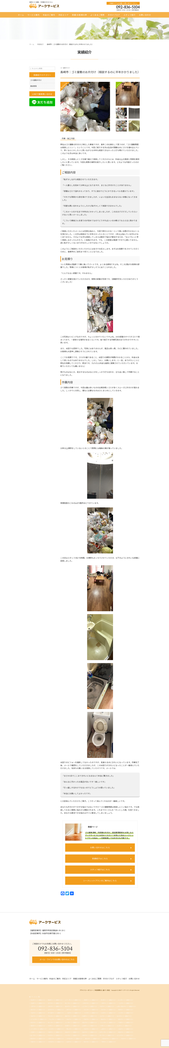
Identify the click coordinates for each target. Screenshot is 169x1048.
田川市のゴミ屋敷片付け (38, 1035)
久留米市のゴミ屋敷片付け (56, 1038)
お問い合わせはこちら (100, 847)
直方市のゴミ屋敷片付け (107, 1035)
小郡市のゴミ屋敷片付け (38, 1006)
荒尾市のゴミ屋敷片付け (91, 1029)
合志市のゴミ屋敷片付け (107, 1016)
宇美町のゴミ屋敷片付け (125, 1022)
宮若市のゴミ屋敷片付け (55, 1003)
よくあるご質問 (97, 14)
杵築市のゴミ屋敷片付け (91, 1019)
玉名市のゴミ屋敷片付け (91, 1009)
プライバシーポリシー (86, 990)
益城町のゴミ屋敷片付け (89, 1025)
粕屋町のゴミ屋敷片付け (89, 1016)
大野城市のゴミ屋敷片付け (56, 1041)
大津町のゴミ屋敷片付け (107, 1025)
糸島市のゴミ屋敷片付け (128, 1038)
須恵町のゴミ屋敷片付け (91, 1000)
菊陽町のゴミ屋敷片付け (72, 1025)
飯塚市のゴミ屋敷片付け (38, 1038)
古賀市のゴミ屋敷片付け (55, 1006)
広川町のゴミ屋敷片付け (125, 1000)
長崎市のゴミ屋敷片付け (89, 1035)
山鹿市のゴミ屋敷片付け (108, 1029)
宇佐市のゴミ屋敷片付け (55, 1016)
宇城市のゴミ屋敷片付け (38, 1013)
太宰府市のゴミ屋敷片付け (90, 1003)
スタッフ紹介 (129, 14)
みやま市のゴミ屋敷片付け (38, 1019)
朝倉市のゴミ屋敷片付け (125, 1032)
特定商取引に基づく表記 (102, 990)
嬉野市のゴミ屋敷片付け (125, 1019)
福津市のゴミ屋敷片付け (89, 1032)
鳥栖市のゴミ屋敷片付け (125, 1009)
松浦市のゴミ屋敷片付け (108, 1013)
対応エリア (64, 14)
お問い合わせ (145, 14)
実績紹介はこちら (100, 858)
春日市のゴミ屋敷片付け (92, 1038)
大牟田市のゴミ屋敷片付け (74, 1038)
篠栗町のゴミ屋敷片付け (38, 1025)
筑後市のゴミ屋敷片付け (72, 1032)
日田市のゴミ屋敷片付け (38, 1016)
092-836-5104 (128, 7)
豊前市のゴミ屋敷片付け (89, 1022)
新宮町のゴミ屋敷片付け (108, 1000)
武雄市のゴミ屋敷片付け (125, 1029)
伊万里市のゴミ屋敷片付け (56, 1013)
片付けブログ (114, 14)
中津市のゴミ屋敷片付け (55, 1035)
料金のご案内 (49, 14)
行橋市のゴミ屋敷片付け (108, 1003)
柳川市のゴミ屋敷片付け (72, 1003)
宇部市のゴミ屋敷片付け (107, 1006)
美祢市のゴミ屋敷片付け (38, 1009)
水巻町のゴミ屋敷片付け (55, 1025)
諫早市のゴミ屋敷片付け (74, 1009)
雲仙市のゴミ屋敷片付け (74, 1029)
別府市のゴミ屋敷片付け (108, 1009)
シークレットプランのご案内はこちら (100, 880)
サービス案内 (33, 14)
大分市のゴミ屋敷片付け (72, 1035)
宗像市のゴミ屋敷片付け (38, 1041)
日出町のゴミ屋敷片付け (124, 1025)
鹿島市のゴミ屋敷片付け (108, 1019)
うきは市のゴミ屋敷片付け (107, 1022)
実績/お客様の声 (79, 14)
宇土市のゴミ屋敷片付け (56, 1019)
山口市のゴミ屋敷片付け (89, 1006)
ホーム (21, 14)
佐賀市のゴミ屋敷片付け (74, 1041)
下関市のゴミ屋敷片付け (108, 1041)
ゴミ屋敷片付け (65, 68)
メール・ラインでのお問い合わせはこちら (56, 959)
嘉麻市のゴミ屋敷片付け (72, 1016)
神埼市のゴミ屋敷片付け (38, 1022)
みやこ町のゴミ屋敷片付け (73, 1000)
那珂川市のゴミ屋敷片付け (107, 1032)
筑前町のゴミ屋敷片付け (38, 1000)
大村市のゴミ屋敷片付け (125, 1013)
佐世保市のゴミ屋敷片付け (56, 1009)
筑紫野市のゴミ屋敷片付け (110, 1038)
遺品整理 (33, 86)
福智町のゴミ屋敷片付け (55, 1000)
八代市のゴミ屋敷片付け (91, 1013)
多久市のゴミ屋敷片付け (55, 1022)
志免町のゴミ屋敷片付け (38, 1032)
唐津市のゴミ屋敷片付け (72, 1006)
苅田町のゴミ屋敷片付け (38, 1003)
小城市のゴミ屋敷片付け (74, 1013)
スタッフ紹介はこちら (100, 869)
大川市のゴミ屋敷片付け (72, 1022)
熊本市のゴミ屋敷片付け (91, 1041)
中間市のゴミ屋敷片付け (55, 1032)
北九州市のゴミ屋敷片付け (125, 1035)
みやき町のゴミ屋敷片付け (38, 1029)
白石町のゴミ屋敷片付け (56, 1029)
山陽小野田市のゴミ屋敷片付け (126, 1006)
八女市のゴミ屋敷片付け (125, 1003)
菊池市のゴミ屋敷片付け (124, 1016)
